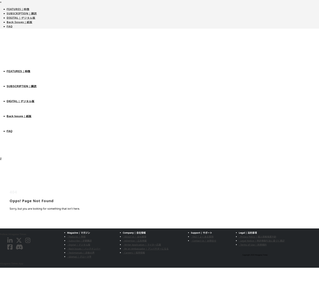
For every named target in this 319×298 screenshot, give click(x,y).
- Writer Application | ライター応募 (142, 244)
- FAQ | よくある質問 (202, 236)
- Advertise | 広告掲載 (135, 240)
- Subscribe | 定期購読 (79, 240)
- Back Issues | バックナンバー (84, 248)
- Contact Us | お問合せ (203, 240)
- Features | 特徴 (76, 236)
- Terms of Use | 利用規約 (253, 244)
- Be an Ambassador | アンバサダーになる (146, 248)
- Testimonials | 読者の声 (81, 252)
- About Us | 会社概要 (134, 236)
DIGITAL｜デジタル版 (21, 18)
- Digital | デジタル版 (78, 244)
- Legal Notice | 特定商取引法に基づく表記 (262, 240)
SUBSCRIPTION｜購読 (22, 13)
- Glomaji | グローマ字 (79, 256)
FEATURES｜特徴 (18, 9)
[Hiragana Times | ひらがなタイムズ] (159, 51)
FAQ (10, 26)
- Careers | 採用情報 (134, 252)
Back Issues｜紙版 (19, 22)
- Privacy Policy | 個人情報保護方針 (257, 236)
